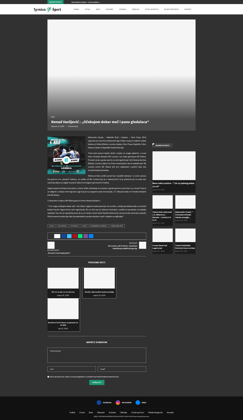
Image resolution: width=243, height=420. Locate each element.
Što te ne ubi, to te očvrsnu (63, 292)
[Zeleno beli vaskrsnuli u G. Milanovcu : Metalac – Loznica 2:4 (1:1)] (163, 202)
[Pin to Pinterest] (75, 236)
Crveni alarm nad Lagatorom (160, 246)
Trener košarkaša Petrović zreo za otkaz (185, 246)
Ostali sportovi (151, 9)
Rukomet (109, 9)
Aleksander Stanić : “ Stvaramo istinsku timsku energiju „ (184, 215)
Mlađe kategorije (171, 9)
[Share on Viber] (85, 236)
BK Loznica (62, 226)
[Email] (195, 2)
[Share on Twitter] (69, 236)
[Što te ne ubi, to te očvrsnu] (63, 278)
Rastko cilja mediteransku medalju (99, 292)
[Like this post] (58, 236)
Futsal (87, 9)
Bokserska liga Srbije (99, 226)
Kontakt (187, 9)
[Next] (69, 2)
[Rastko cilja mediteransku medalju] (99, 278)
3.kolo (51, 226)
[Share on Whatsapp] (80, 236)
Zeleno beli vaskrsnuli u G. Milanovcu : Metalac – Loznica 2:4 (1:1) (162, 216)
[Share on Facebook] (64, 236)
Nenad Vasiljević (117, 226)
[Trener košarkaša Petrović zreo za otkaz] (185, 235)
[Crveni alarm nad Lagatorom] (163, 235)
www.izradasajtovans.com (141, 416)
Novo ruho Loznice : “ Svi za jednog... (86, 2)
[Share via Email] (91, 236)
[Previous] (66, 2)
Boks (98, 9)
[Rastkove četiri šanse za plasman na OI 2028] (63, 309)
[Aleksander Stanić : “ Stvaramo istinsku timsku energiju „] (185, 202)
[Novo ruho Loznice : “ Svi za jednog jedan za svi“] (174, 165)
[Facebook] (189, 2)
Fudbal (76, 9)
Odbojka (135, 9)
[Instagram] (192, 2)
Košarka (122, 9)
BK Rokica (74, 226)
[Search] (209, 9)
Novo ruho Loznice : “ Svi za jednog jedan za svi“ (173, 185)
